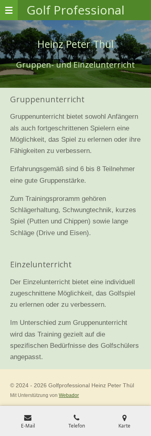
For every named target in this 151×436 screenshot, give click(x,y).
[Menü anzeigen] (9, 10)
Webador (69, 395)
